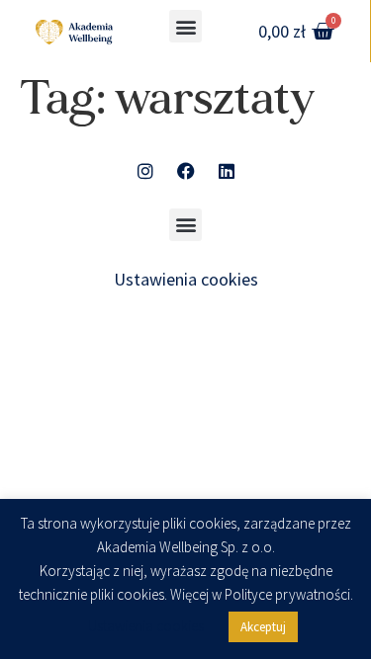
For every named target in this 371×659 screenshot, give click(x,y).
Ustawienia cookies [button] (186, 279)
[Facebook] (186, 171)
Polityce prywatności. (289, 595)
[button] (185, 26)
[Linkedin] (226, 171)
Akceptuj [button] (263, 626)
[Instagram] (145, 171)
